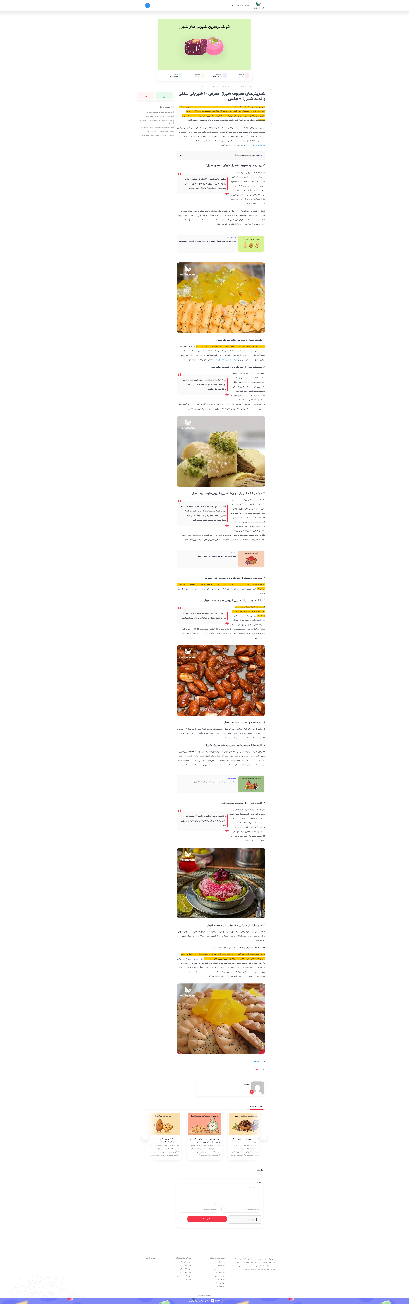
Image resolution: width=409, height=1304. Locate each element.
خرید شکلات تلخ (185, 1272)
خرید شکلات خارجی (184, 1269)
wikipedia (257, 1061)
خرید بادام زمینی (220, 1276)
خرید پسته (221, 1265)
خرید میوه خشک (219, 1283)
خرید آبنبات (187, 1279)
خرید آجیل (222, 1262)
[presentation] (264, 1136)
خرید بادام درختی (219, 1272)
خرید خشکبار (221, 1286)
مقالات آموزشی (240, 87)
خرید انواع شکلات (185, 1262)
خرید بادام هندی (219, 1269)
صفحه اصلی (250, 87)
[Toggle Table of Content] (221, 155)
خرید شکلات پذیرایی (184, 1265)
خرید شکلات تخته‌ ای (184, 1276)
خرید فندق (221, 1279)
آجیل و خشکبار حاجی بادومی (240, 5)
